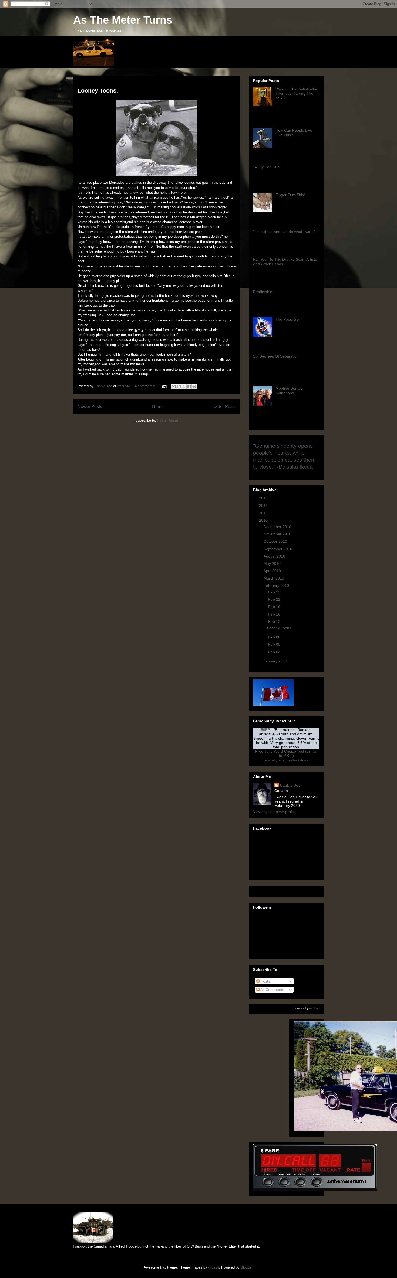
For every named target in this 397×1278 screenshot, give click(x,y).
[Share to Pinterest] (194, 386)
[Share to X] (184, 386)
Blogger (246, 1267)
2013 (264, 498)
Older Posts (224, 406)
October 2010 (276, 541)
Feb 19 (274, 606)
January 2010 (276, 661)
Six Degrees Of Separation (276, 356)
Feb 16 (274, 614)
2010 (264, 520)
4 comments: (145, 386)
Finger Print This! (290, 195)
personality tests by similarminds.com (286, 760)
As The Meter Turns (122, 20)
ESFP (265, 730)
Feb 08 (274, 637)
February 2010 (277, 585)
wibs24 (213, 1267)
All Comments (272, 989)
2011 (263, 513)
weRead (314, 1008)
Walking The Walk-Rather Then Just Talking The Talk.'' (297, 93)
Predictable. (263, 292)
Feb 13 (274, 621)
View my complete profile (274, 812)
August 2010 (275, 556)
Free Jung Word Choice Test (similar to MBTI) (286, 753)
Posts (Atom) (167, 420)
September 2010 (278, 549)
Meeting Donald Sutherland (288, 390)
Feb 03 (274, 652)
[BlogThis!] (178, 386)
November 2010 (278, 534)
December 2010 (278, 527)
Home (158, 406)
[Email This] (173, 386)
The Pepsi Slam (288, 319)
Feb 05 (274, 644)
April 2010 (273, 571)
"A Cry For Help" (267, 167)
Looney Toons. (98, 90)
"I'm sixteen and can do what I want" (284, 231)
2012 (264, 505)
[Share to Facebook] (189, 386)
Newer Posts (90, 406)
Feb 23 (274, 592)
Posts (265, 981)
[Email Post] (164, 386)
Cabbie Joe (290, 785)
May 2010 (273, 563)
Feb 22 (274, 599)
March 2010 (274, 578)
